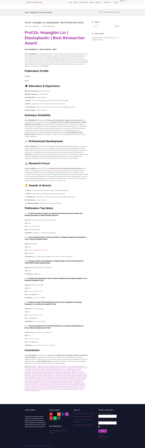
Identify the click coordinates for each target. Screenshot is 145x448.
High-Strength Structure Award (73, 381)
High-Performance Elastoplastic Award (35, 381)
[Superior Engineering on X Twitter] (55, 414)
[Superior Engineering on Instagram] (67, 414)
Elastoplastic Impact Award (39, 374)
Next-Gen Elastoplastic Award (52, 383)
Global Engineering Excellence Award (55, 380)
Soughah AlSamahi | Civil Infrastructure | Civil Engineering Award (105, 39)
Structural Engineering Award (69, 387)
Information (107, 2)
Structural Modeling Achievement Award (72, 389)
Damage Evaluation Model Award (54, 371)
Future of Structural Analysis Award (35, 380)
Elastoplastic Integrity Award (56, 374)
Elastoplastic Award (30, 372)
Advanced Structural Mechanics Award (71, 366)
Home (70, 2)
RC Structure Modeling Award (54, 386)
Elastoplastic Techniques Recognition (57, 377)
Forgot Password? (103, 437)
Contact (116, 2)
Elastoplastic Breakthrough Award (45, 372)
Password (104, 420)
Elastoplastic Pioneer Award (32, 375)
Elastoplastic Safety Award (67, 375)
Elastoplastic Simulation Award (37, 377)
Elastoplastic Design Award (63, 372)
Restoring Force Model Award (71, 386)
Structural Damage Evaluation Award (50, 387)
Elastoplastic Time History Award (77, 377)
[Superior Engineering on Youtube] (51, 414)
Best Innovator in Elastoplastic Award (52, 367)
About (75, 2)
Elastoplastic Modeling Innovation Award (75, 374)
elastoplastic (35, 66)
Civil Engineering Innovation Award (34, 369)
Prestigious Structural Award (37, 386)
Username (104, 413)
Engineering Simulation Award (76, 378)
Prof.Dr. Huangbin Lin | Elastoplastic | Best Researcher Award (54, 22)
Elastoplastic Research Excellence (50, 375)
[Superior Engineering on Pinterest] (51, 418)
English (124, 1)
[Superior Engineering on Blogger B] (59, 414)
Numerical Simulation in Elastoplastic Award (37, 384)
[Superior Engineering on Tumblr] (59, 418)
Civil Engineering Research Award (54, 369)
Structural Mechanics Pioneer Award (49, 389)
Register (91, 2)
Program (97, 2)
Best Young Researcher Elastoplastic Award (75, 367)
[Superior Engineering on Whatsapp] (55, 418)
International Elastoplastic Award (34, 383)
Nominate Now (83, 2)
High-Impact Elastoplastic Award (76, 380)
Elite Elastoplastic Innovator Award (34, 378)
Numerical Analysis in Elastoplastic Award (73, 383)
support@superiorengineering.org (83, 416)
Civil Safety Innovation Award (73, 369)
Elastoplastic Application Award (73, 371)
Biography (33, 366)
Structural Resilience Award (32, 390)
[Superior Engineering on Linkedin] (63, 414)
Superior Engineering (34, 2)
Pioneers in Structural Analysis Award (60, 384)
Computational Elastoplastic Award (34, 371)
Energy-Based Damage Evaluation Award (56, 378)
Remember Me (104, 426)
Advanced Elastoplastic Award (51, 366)
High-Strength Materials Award (55, 381)
